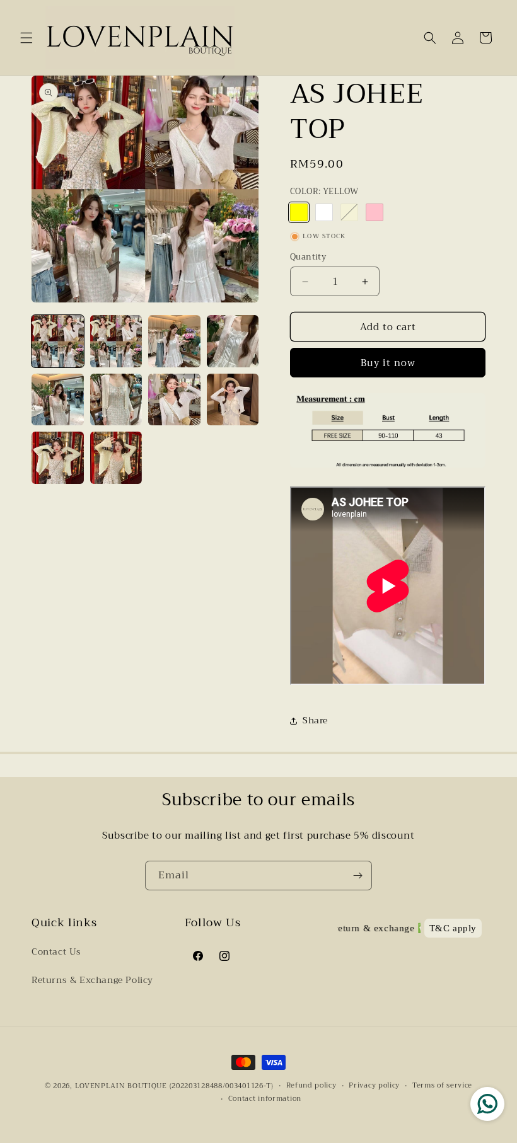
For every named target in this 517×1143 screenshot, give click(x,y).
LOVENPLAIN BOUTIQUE (121, 1086)
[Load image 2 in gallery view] (116, 341)
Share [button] (315, 720)
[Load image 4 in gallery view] (233, 341)
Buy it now (388, 363)
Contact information (264, 1099)
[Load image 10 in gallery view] (116, 458)
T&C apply (453, 928)
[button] (26, 38)
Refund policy (311, 1085)
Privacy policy (374, 1085)
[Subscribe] (357, 875)
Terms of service (442, 1085)
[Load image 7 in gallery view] (174, 400)
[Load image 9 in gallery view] (58, 458)
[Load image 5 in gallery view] (58, 400)
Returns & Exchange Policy (92, 979)
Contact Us (56, 951)
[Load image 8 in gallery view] (233, 400)
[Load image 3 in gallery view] (174, 341)
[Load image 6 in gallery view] (116, 400)
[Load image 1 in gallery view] (58, 341)
